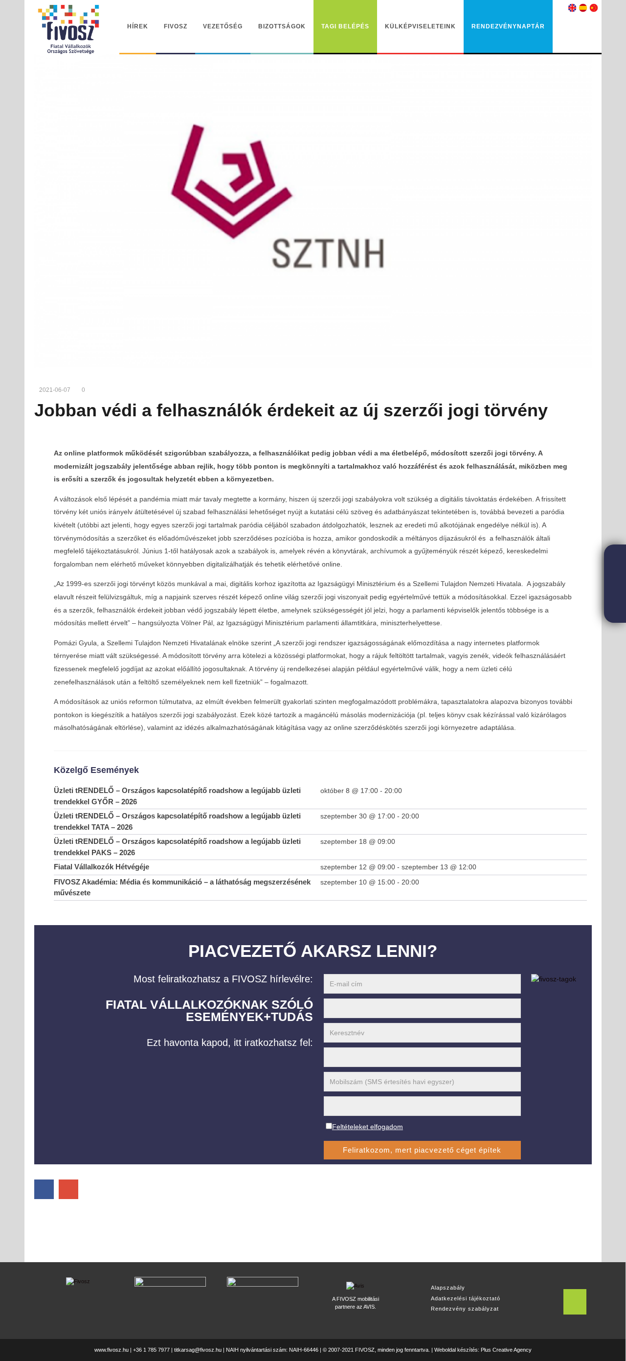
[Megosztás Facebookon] (44, 1189)
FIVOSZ (175, 26)
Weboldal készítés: (456, 1350)
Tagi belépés (345, 26)
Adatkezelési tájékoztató (465, 1298)
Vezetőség (223, 26)
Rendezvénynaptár (508, 26)
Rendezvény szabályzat (465, 1309)
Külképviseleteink (420, 26)
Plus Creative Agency (506, 1350)
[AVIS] (355, 1284)
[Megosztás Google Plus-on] (68, 1189)
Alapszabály (448, 1288)
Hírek (137, 26)
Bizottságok (282, 26)
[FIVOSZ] (78, 1281)
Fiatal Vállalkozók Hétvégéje (101, 866)
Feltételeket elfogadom (367, 1127)
